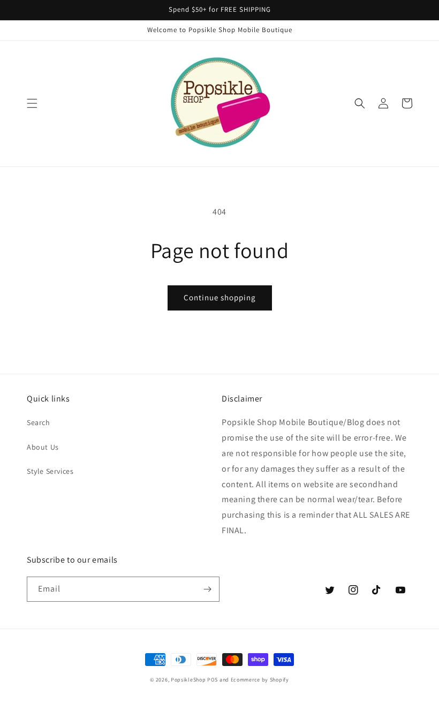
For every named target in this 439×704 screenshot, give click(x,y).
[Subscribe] (207, 589)
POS (212, 679)
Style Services (50, 471)
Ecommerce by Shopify (260, 679)
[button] (32, 103)
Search (38, 422)
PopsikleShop (188, 679)
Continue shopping (220, 297)
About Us (43, 447)
